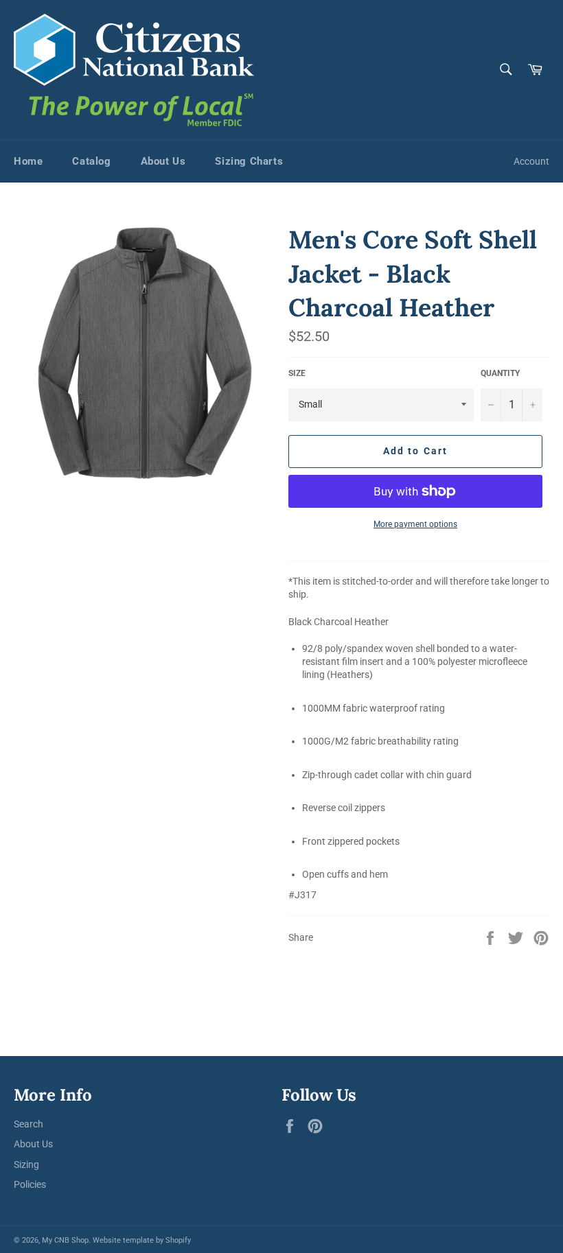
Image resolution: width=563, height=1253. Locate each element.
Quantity (500, 373)
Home (28, 161)
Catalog (91, 161)
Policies (30, 1184)
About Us (163, 161)
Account (531, 161)
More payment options (415, 524)
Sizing (26, 1164)
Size (297, 373)
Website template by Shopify (142, 1240)
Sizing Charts (249, 161)
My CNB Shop (65, 1240)
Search (28, 1124)
